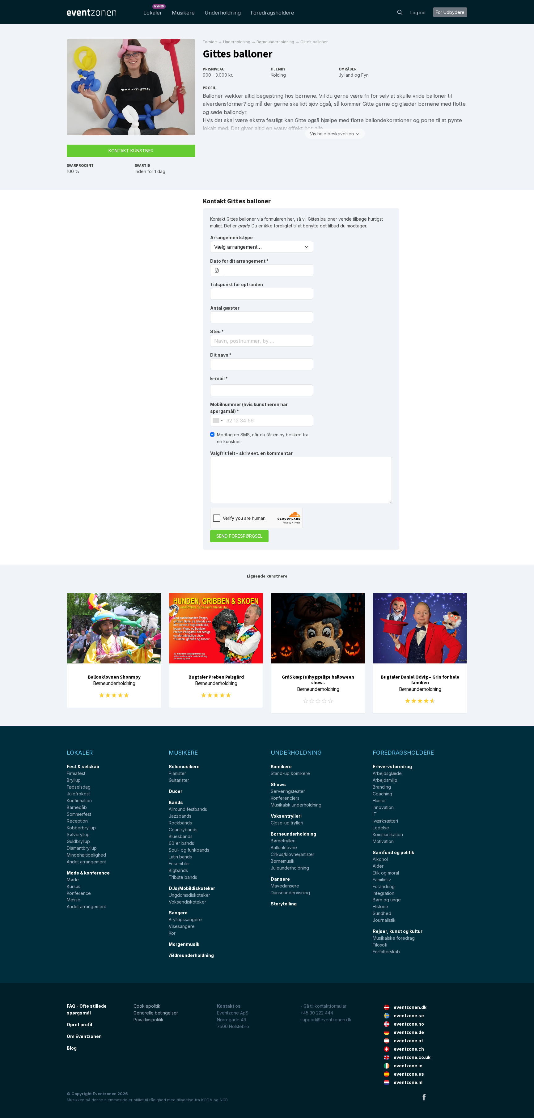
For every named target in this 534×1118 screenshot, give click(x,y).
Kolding (278, 75)
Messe (73, 899)
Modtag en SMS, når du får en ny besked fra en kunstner (262, 438)
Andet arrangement (86, 861)
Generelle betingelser (156, 1012)
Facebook (424, 1097)
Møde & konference (88, 872)
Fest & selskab (83, 766)
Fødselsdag (79, 787)
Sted (217, 331)
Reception (77, 821)
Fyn (365, 75)
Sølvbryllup (78, 834)
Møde (73, 879)
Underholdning (223, 13)
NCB (224, 1100)
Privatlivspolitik (148, 1019)
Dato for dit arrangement (239, 261)
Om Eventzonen (84, 1036)
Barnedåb (77, 807)
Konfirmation (79, 800)
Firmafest (76, 773)
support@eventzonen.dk (325, 1019)
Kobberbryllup (81, 827)
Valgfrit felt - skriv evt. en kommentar (251, 453)
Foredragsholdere (272, 13)
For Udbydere (450, 12)
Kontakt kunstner (131, 150)
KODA (206, 1100)
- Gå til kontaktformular (323, 1006)
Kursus (73, 886)
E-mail (219, 378)
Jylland (346, 75)
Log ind (418, 12)
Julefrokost (78, 793)
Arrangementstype (231, 237)
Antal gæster (224, 308)
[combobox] (261, 341)
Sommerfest (79, 814)
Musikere (183, 13)
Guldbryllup (78, 841)
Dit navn (220, 355)
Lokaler (153, 11)
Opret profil (79, 1024)
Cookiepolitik (147, 1006)
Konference (79, 893)
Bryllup (74, 780)
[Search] (399, 12)
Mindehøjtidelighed (86, 855)
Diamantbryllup (82, 848)
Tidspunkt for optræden (236, 284)
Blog (72, 1048)
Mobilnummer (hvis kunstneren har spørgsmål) (249, 408)
